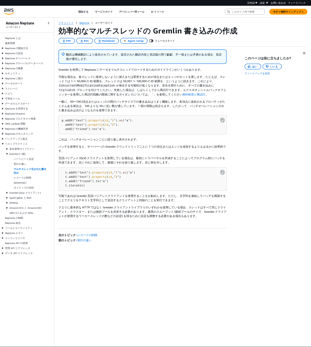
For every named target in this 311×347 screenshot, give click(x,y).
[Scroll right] (167, 12)
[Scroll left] (75, 12)
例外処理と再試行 (193, 94)
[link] (104, 23)
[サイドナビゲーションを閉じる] (48, 23)
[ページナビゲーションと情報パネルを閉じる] (304, 53)
